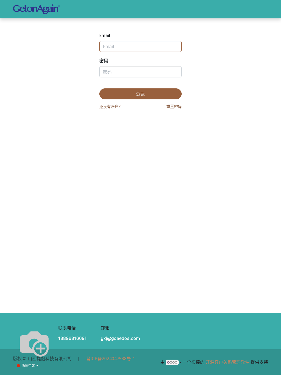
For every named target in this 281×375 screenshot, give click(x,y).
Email (104, 35)
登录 (244, 9)
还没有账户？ (110, 106)
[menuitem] (83, 9)
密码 (103, 61)
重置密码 (174, 106)
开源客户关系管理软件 (227, 362)
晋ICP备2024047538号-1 (109, 359)
